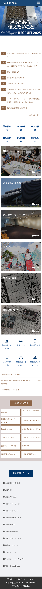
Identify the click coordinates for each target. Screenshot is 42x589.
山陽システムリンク (12, 504)
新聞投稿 (22, 139)
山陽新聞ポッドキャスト (21, 363)
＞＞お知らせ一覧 (32, 115)
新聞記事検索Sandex (8, 454)
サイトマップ (29, 579)
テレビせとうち (10, 552)
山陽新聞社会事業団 (12, 483)
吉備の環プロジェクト (7, 347)
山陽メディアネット (12, 511)
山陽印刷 (8, 490)
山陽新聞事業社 (10, 497)
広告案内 (8, 139)
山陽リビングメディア (13, 538)
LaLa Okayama (6, 429)
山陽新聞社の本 (35, 345)
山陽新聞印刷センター (13, 518)
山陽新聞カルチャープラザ (31, 429)
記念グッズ (21, 345)
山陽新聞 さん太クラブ (30, 421)
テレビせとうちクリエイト (15, 559)
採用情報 (36, 128)
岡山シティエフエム (12, 566)
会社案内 (8, 128)
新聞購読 (22, 128)
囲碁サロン (26, 446)
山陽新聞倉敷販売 (11, 531)
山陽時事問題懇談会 (29, 454)
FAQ (20, 579)
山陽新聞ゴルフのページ (35, 363)
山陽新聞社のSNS (7, 363)
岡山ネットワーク (11, 545)
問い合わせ (35, 139)
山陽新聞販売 (10, 524)
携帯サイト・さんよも (8, 446)
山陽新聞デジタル (7, 412)
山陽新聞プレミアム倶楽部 (31, 437)
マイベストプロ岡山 (8, 437)
